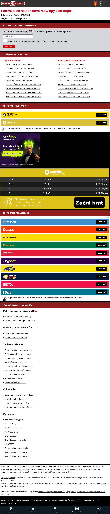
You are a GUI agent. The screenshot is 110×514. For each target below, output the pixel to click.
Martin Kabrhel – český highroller (17, 456)
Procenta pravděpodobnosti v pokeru (18, 358)
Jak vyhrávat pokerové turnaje (16, 362)
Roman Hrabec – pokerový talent (17, 448)
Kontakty (11, 500)
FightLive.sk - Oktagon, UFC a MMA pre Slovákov (24, 92)
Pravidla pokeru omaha (13, 378)
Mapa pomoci (71, 492)
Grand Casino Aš (11, 436)
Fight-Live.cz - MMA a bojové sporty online (21, 68)
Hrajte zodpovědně (8, 478)
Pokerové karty (10, 424)
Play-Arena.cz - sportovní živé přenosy (72, 84)
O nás (3, 500)
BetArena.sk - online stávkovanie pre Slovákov (23, 88)
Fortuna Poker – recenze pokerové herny (20, 321)
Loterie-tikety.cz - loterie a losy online (71, 76)
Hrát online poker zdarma (14, 399)
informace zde (48, 483)
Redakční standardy (24, 500)
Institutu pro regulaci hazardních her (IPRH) (77, 469)
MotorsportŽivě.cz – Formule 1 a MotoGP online (23, 84)
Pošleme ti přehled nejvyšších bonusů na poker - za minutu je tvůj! (37, 31)
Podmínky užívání (40, 500)
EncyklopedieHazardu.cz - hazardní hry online (75, 72)
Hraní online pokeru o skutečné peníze (19, 407)
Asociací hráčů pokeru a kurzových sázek (56, 472)
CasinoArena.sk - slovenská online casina (73, 92)
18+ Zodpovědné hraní (87, 500)
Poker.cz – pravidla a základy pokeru (71, 64)
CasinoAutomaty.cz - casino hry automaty (73, 80)
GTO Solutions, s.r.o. (8, 504)
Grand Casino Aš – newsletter (16, 440)
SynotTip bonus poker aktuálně (16, 333)
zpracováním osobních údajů (28, 42)
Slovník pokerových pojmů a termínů (18, 370)
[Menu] (106, 3)
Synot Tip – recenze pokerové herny (18, 317)
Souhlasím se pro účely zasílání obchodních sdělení (37, 42)
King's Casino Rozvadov (14, 428)
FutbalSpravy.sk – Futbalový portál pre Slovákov (75, 88)
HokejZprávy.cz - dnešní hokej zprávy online (22, 76)
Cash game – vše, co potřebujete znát (18, 366)
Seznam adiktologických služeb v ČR (51, 492)
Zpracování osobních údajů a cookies (62, 500)
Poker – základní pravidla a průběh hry (19, 350)
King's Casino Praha (12, 432)
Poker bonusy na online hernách (17, 403)
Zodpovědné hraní (22, 472)
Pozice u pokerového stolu (14, 374)
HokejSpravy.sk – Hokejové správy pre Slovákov (23, 96)
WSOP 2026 (9, 444)
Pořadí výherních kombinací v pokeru (18, 354)
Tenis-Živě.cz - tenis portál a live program (21, 80)
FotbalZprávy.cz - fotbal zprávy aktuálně (20, 72)
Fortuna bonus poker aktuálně (16, 337)
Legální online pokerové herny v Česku (19, 395)
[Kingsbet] (20, 166)
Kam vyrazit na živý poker (14, 420)
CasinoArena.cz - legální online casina (72, 68)
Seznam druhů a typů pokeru (15, 382)
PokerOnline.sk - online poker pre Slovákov (74, 96)
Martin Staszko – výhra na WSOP (17, 452)
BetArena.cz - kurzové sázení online (19, 64)
